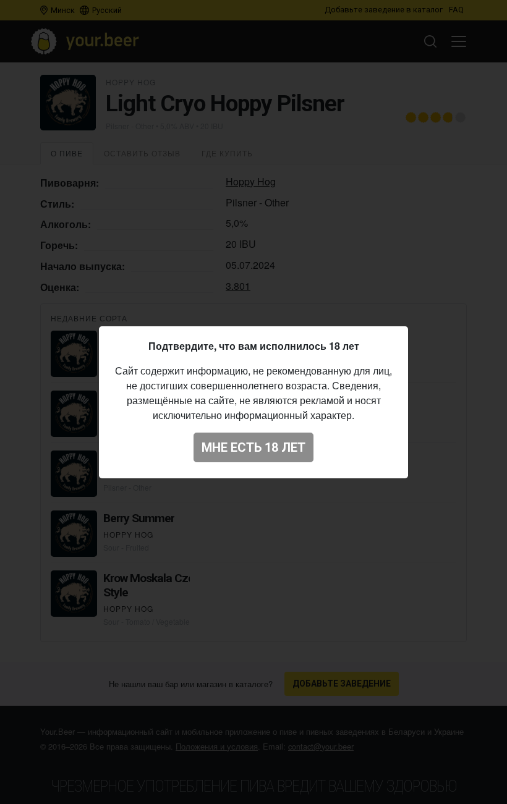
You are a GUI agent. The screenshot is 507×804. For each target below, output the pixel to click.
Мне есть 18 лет (253, 447)
